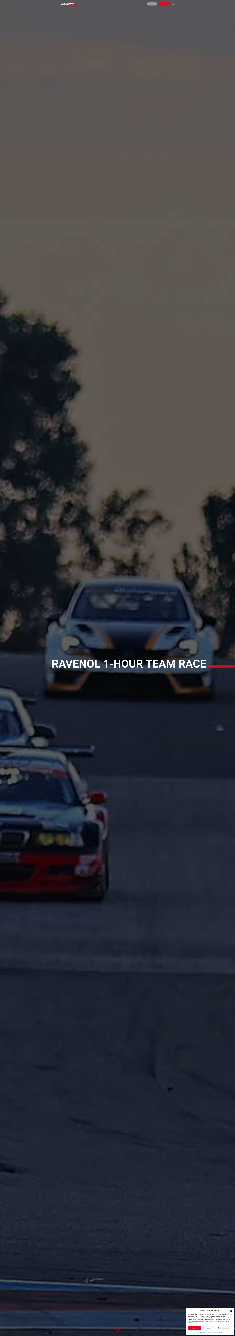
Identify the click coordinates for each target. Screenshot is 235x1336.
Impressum (220, 1332)
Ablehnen (209, 1328)
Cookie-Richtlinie (201, 1332)
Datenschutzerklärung (211, 1332)
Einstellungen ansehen (224, 1328)
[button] (231, 1311)
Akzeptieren (194, 1328)
